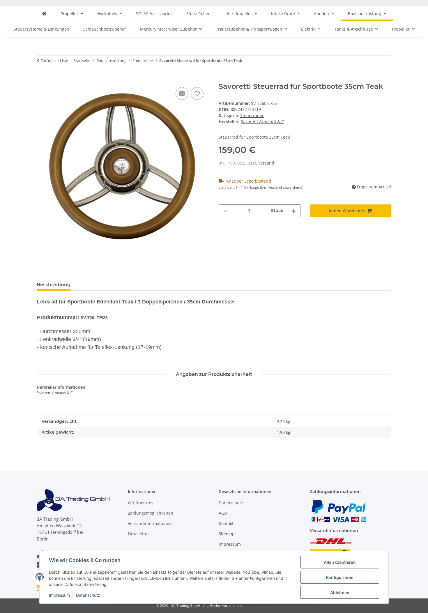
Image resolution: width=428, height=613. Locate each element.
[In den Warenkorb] (41, 79)
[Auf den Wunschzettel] (197, 93)
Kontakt (226, 523)
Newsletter (138, 533)
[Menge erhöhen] (293, 211)
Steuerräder (252, 115)
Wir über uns (140, 503)
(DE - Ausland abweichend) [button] (281, 187)
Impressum (59, 595)
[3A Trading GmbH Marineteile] (44, 13)
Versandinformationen (150, 523)
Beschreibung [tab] (53, 284)
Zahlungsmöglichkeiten (150, 513)
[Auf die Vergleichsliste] (182, 93)
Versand (266, 163)
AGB (223, 513)
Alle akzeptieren (340, 562)
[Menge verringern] (225, 211)
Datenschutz (88, 595)
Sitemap (227, 533)
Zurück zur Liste (54, 60)
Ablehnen (339, 592)
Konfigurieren (339, 577)
